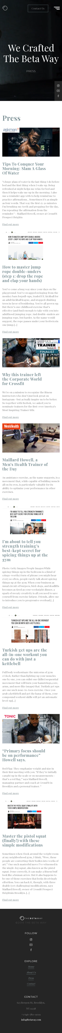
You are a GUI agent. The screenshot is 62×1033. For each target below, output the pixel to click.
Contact (31, 983)
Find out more (10, 224)
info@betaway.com (31, 1019)
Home (31, 966)
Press (31, 978)
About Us (31, 972)
